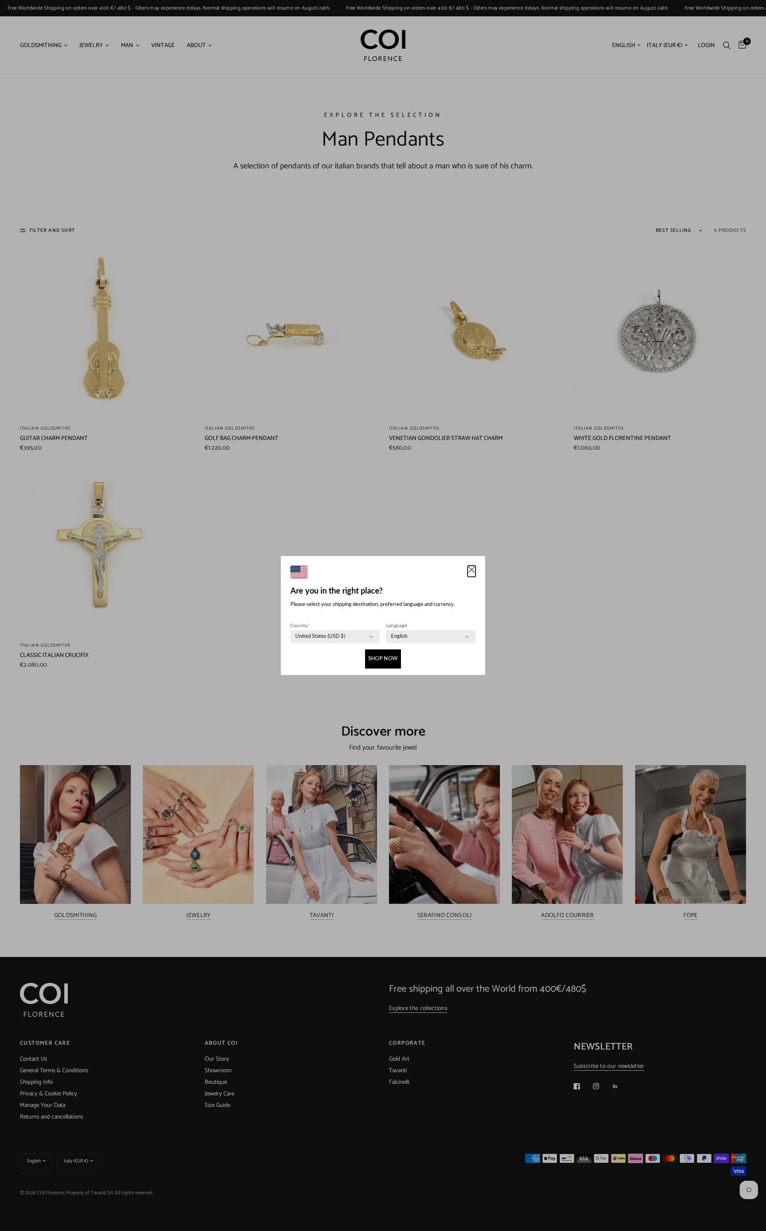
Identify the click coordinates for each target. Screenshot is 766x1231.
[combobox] (320, 637)
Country (299, 625)
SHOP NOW (383, 658)
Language (396, 625)
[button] (472, 571)
